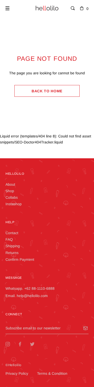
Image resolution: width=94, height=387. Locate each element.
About (10, 184)
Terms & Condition (52, 373)
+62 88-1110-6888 (39, 288)
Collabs (11, 197)
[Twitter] (36, 344)
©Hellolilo (13, 365)
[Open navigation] (7, 8)
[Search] (72, 8)
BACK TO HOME (47, 91)
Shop (9, 191)
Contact (11, 233)
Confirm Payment (19, 259)
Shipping (12, 246)
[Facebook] (24, 344)
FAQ (9, 239)
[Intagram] (11, 344)
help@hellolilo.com (32, 296)
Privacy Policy (16, 373)
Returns (12, 253)
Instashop (13, 204)
